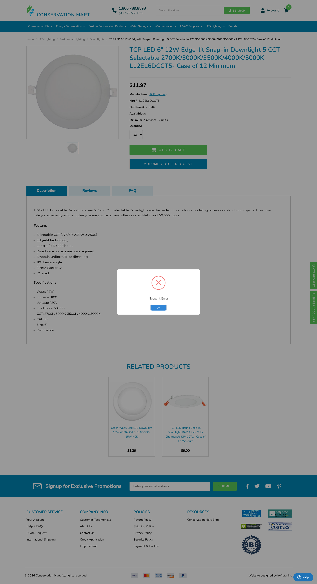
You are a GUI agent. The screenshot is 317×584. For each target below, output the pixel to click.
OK (158, 307)
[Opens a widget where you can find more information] (303, 577)
